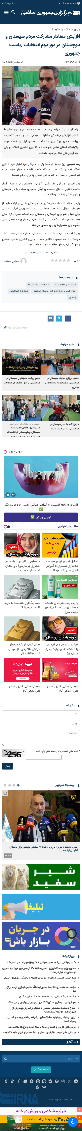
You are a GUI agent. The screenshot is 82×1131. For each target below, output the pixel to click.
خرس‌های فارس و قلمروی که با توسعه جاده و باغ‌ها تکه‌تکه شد (42, 1027)
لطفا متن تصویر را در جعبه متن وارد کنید (58, 751)
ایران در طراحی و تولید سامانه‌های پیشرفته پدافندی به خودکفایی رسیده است (41, 1019)
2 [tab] (14, 785)
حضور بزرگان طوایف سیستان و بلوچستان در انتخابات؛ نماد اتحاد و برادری (61, 382)
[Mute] (13, 494)
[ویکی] (44, 1087)
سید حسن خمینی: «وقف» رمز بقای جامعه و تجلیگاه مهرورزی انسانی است (39, 980)
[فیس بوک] (18, 1082)
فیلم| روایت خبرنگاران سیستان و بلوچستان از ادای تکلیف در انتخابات (22, 380)
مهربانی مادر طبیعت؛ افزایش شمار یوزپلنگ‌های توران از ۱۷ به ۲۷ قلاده (39, 1032)
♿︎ (73, 1121)
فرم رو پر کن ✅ (41, 517)
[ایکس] (69, 1082)
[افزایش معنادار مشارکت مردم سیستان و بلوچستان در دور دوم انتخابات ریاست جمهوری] (41, 95)
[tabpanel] (41, 825)
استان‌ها (54, 253)
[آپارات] (57, 1082)
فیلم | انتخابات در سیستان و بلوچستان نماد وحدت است (64, 426)
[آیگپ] (44, 1082)
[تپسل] (5, 452)
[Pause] (7, 494)
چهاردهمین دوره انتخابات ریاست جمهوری (54, 291)
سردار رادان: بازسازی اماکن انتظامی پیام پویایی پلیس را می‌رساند (42, 1002)
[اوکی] (6, 1082)
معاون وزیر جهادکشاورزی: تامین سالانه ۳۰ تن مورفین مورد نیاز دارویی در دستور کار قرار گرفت (39, 970)
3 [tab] (9, 785)
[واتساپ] (38, 1087)
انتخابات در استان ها (39, 285)
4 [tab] (5, 785)
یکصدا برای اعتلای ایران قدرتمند (24, 424)
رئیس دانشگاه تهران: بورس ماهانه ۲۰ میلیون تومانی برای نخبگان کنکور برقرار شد (43, 849)
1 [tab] (18, 785)
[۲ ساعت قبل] (41, 816)
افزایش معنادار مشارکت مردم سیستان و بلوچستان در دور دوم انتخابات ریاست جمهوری (42, 45)
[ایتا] (38, 1082)
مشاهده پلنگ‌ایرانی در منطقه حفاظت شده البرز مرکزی (47, 997)
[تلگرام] (76, 1082)
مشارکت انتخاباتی (19, 291)
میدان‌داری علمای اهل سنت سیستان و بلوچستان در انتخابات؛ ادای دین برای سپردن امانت (23, 432)
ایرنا (46, 13)
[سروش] (31, 1082)
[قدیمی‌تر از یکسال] (60, 362)
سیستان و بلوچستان (36, 253)
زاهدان (72, 297)
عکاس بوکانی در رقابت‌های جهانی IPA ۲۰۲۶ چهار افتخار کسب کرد (41, 963)
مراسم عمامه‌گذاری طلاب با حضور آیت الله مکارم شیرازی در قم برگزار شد (41, 989)
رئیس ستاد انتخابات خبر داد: (65, 29)
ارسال (7, 766)
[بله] (50, 1082)
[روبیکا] (63, 1082)
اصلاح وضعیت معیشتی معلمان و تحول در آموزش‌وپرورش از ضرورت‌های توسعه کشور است (44, 1010)
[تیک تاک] (12, 1082)
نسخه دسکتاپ (41, 1070)
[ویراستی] (25, 1082)
